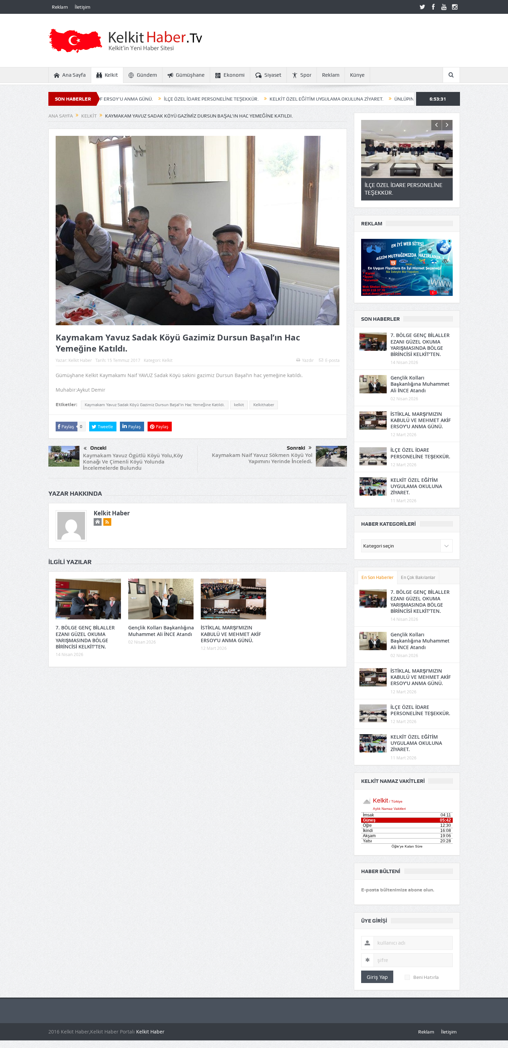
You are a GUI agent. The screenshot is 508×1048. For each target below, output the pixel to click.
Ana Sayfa (74, 75)
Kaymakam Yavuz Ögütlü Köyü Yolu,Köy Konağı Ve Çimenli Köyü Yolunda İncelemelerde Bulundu (133, 461)
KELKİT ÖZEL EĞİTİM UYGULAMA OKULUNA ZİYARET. (275, 99)
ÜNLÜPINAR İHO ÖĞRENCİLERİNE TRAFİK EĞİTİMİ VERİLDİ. (407, 99)
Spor (305, 75)
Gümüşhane (190, 75)
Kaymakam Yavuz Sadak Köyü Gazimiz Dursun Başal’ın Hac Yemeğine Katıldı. (155, 404)
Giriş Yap (377, 976)
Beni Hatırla (426, 977)
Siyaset (272, 75)
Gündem (147, 75)
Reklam (60, 7)
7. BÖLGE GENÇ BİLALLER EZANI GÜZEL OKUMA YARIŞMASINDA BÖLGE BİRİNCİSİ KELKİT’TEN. (85, 637)
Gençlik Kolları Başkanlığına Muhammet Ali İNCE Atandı (161, 630)
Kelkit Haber (80, 360)
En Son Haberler (377, 577)
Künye (357, 75)
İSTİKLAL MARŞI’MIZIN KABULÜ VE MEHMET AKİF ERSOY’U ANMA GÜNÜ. (231, 633)
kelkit (239, 404)
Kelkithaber (263, 404)
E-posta (332, 360)
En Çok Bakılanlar (418, 577)
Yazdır (308, 360)
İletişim (82, 7)
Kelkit (111, 75)
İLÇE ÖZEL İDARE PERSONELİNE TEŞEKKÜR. (160, 99)
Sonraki (296, 448)
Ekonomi (234, 75)
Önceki (98, 448)
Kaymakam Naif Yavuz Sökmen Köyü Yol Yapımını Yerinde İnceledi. (262, 458)
